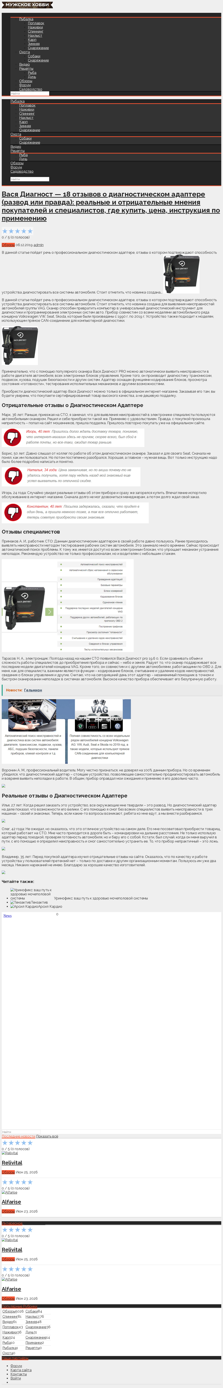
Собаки (34, 56)
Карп (32, 40)
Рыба (32, 73)
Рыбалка (26, 19)
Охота (24, 52)
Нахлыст (35, 35)
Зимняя (34, 44)
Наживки (35, 27)
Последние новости (18, 1136)
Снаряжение (38, 48)
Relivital (12, 1162)
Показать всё (47, 1136)
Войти (15, 1378)
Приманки (33, 1343)
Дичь (32, 77)
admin (39, 245)
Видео (24, 64)
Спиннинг (35, 31)
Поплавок (36, 23)
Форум (25, 85)
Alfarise (11, 1202)
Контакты (18, 1374)
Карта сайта (21, 1370)
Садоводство (30, 89)
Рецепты (26, 69)
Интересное (12, 1223)
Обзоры (25, 81)
